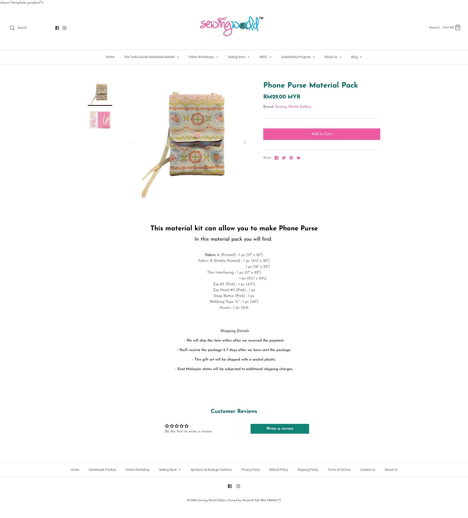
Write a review (279, 429)
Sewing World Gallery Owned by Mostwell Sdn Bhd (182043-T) (239, 500)
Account (434, 27)
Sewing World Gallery (293, 107)
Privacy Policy (250, 470)
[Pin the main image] (291, 158)
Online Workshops (203, 57)
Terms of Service (339, 470)
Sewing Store (239, 57)
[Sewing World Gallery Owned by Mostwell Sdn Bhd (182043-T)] (234, 13)
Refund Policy (278, 470)
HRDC (265, 57)
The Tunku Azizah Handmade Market (151, 57)
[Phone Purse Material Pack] (100, 93)
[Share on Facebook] (276, 158)
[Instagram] (64, 28)
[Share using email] (298, 158)
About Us (332, 57)
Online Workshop (138, 470)
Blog (356, 57)
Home (110, 57)
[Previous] (131, 142)
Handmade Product (102, 470)
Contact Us (367, 470)
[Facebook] (57, 28)
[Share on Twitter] (284, 158)
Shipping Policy (307, 470)
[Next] (245, 142)
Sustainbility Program (298, 57)
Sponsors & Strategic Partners (211, 470)
